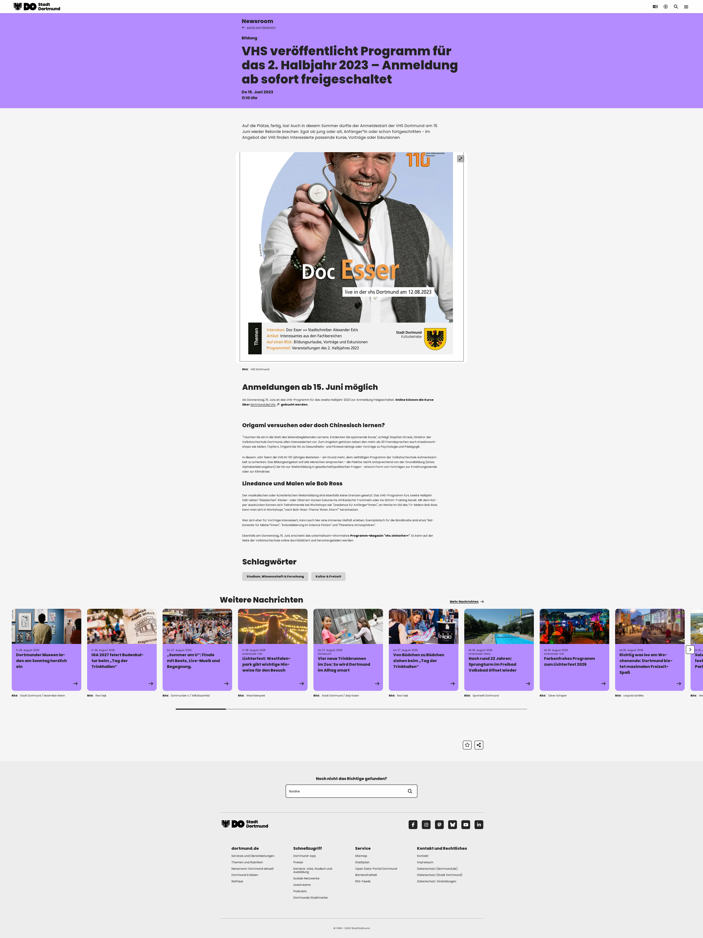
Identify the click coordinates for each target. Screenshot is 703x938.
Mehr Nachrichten (464, 601)
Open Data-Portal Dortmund (376, 869)
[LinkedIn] (479, 824)
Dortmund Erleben (244, 875)
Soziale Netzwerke (306, 878)
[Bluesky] (452, 824)
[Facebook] (413, 824)
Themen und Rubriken (247, 862)
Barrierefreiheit (366, 875)
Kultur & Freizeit (328, 576)
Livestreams (302, 885)
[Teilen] (479, 745)
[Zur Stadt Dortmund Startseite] (37, 6)
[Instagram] (426, 824)
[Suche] (410, 791)
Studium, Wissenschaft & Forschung (275, 576)
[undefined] (690, 649)
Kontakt (423, 856)
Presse (298, 862)
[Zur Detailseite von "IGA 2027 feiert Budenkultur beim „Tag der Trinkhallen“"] (122, 650)
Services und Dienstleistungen (252, 856)
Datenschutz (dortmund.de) (437, 869)
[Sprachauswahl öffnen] (655, 6)
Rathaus (237, 881)
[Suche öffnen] (676, 6)
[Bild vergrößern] (460, 158)
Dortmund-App (304, 856)
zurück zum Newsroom (261, 27)
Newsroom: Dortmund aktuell (252, 869)
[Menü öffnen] (686, 6)
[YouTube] (465, 824)
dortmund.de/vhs (263, 404)
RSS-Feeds (363, 881)
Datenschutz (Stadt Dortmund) (439, 875)
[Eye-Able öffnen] (665, 6)
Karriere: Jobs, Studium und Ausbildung (312, 870)
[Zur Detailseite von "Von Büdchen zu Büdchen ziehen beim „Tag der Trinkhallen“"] (423, 650)
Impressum (425, 862)
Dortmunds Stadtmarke (310, 898)
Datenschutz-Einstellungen (436, 881)
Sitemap (361, 856)
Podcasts (300, 891)
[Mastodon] (439, 824)
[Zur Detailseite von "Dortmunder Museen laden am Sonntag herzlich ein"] (46, 650)
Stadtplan (362, 862)
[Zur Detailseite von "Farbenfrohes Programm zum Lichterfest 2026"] (574, 650)
